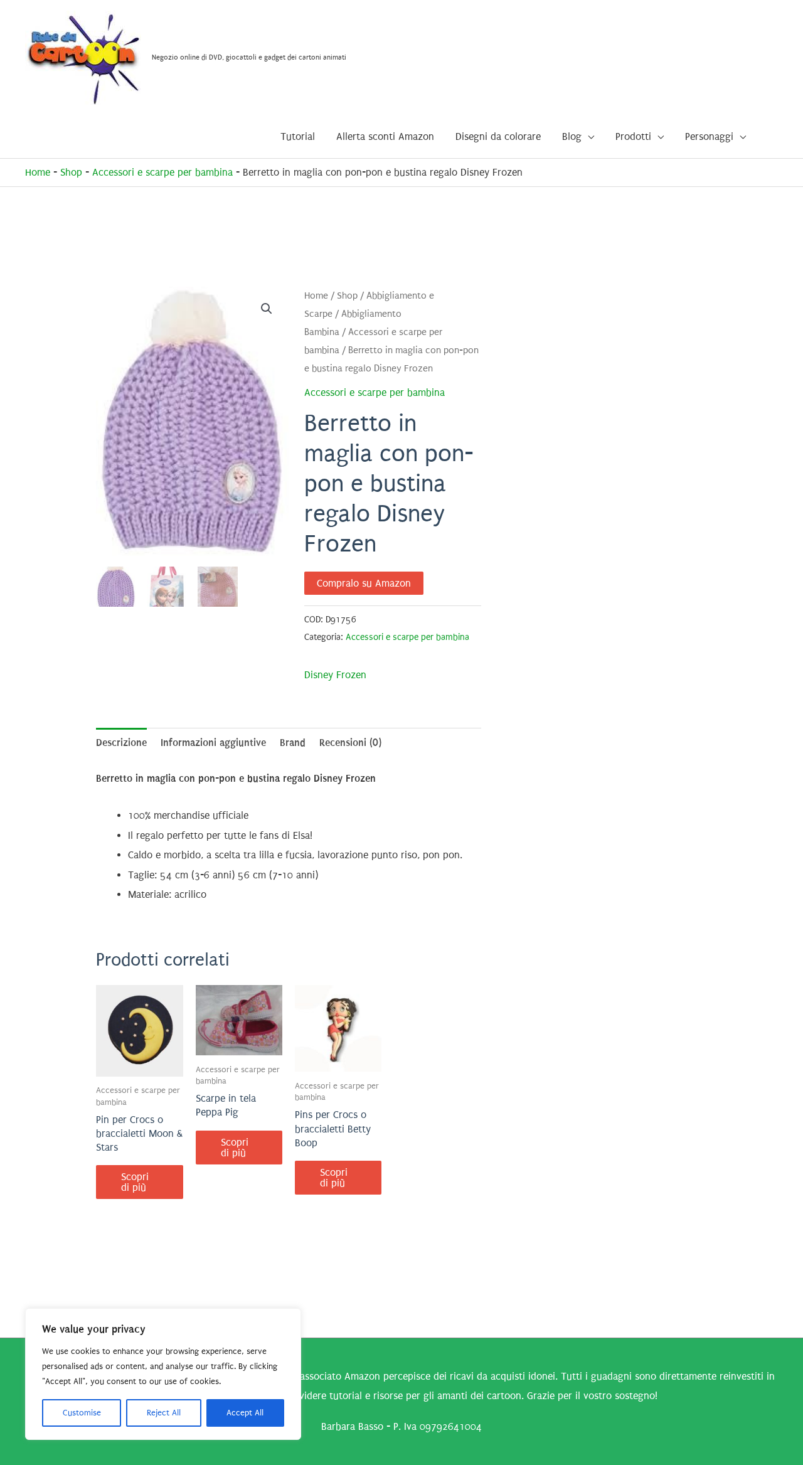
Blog (572, 136)
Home (37, 172)
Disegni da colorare (498, 136)
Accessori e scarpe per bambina (162, 172)
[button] (266, 308)
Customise (82, 1412)
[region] (163, 1374)
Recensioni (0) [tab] (350, 742)
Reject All (164, 1412)
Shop (71, 172)
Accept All (244, 1412)
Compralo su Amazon (364, 583)
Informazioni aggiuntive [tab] (213, 742)
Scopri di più (135, 1182)
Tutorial (297, 136)
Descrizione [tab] (121, 742)
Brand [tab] (293, 742)
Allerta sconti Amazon (385, 136)
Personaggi (709, 136)
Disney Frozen (335, 675)
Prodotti (633, 136)
